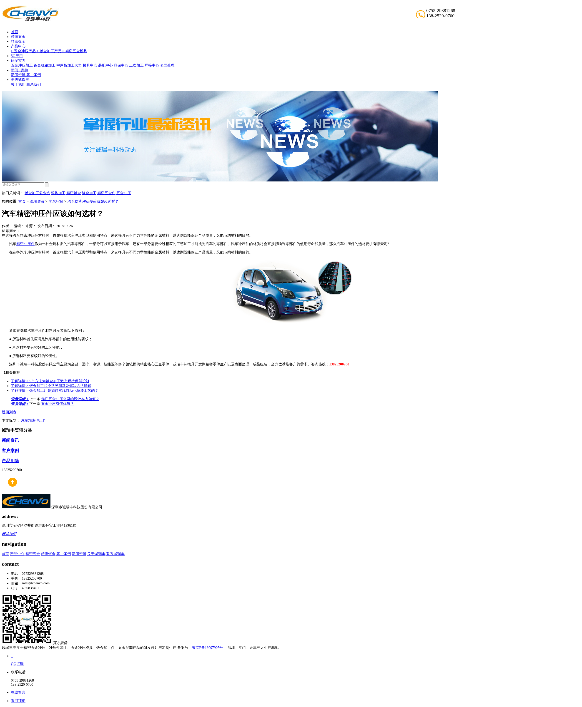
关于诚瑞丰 (96, 554)
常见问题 (56, 201)
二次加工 (137, 65)
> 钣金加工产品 (49, 51)
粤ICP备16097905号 (207, 648)
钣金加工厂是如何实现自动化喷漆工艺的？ (54, 390)
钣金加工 (89, 193)
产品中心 (18, 46)
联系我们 (33, 84)
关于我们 (18, 84)
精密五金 (18, 37)
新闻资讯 (18, 75)
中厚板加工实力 (69, 65)
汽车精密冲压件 (33, 420)
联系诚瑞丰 (115, 554)
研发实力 (18, 60)
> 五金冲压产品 (24, 51)
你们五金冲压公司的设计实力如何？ (70, 399)
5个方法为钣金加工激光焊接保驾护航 (50, 381)
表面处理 (167, 65)
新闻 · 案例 (19, 70)
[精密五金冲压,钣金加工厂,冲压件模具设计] (30, 20)
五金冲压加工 (22, 65)
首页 (14, 32)
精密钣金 (18, 41)
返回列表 (9, 412)
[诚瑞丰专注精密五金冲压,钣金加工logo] (26, 507)
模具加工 (58, 193)
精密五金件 (106, 193)
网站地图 (9, 534)
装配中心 (106, 65)
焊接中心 (152, 65)
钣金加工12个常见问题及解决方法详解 (51, 386)
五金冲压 (123, 193)
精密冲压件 (25, 244)
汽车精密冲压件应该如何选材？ (92, 201)
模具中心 (90, 65)
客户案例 (33, 75)
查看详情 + (20, 399)
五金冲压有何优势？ (57, 404)
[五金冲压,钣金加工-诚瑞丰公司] (12, 492)
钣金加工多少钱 (37, 193)
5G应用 (17, 56)
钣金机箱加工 (45, 65)
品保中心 (121, 65)
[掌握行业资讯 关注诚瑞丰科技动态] (220, 180)
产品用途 (10, 460)
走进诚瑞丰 (20, 80)
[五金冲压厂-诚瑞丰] (227, 648)
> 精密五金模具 (74, 51)
